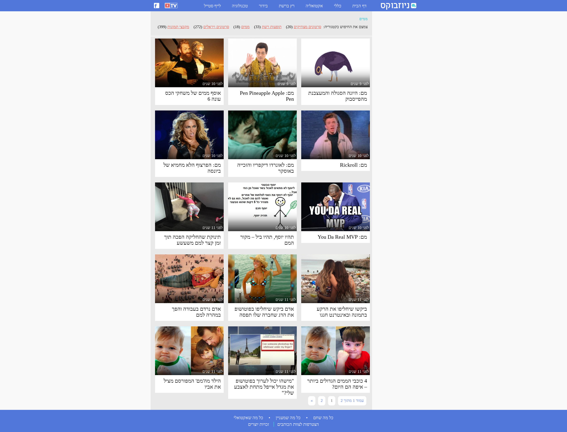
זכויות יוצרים (258, 424)
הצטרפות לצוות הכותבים (298, 424)
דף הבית (359, 5)
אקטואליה (314, 5)
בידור (263, 5)
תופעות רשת (272, 27)
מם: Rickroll (353, 165)
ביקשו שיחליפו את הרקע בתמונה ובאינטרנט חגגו (342, 312)
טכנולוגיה (240, 5)
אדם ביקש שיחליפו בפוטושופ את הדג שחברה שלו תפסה (264, 312)
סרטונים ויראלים (216, 27)
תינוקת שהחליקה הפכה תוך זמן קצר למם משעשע (192, 240)
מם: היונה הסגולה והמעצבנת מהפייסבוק (337, 96)
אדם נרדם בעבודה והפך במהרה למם (196, 312)
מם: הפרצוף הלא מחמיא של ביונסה (192, 168)
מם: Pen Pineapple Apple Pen (267, 96)
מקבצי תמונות (178, 27)
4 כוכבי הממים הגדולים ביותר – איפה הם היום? (337, 384)
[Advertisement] (392, 80)
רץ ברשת (287, 5)
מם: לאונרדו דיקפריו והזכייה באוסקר (265, 168)
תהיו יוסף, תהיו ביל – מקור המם (267, 240)
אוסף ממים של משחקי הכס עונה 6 (193, 96)
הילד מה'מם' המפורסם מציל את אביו (192, 384)
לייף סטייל (212, 5)
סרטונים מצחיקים (307, 27)
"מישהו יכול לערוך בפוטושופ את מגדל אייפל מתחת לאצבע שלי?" (264, 387)
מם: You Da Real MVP (342, 237)
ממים (245, 27)
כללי (337, 5)
